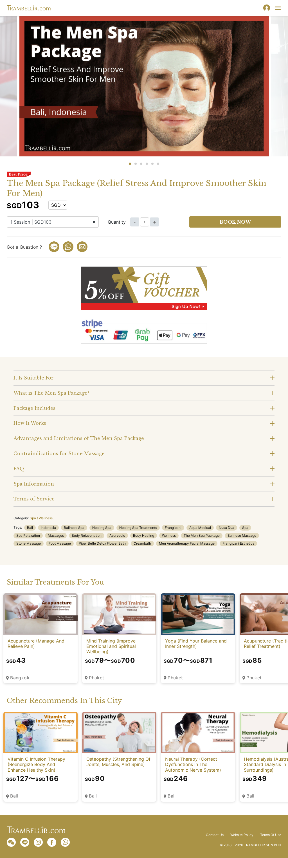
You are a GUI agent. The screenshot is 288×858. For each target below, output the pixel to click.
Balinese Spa (74, 527)
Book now (235, 222)
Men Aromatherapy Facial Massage (187, 543)
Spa (245, 527)
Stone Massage (28, 543)
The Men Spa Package (202, 535)
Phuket (96, 677)
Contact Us (215, 835)
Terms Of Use (270, 835)
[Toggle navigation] (277, 8)
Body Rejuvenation (87, 535)
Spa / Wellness (41, 518)
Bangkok (20, 677)
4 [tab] (147, 164)
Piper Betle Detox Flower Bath (102, 543)
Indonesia (48, 527)
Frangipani (173, 527)
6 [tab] (158, 164)
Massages (56, 535)
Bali (30, 527)
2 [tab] (135, 164)
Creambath (142, 543)
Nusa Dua (226, 527)
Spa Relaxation (28, 535)
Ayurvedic (117, 535)
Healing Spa (101, 527)
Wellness (169, 535)
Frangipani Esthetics (238, 543)
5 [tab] (152, 164)
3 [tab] (141, 164)
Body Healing (143, 535)
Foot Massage (60, 543)
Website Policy (241, 835)
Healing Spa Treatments (138, 527)
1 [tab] (130, 164)
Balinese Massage (242, 535)
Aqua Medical (200, 527)
